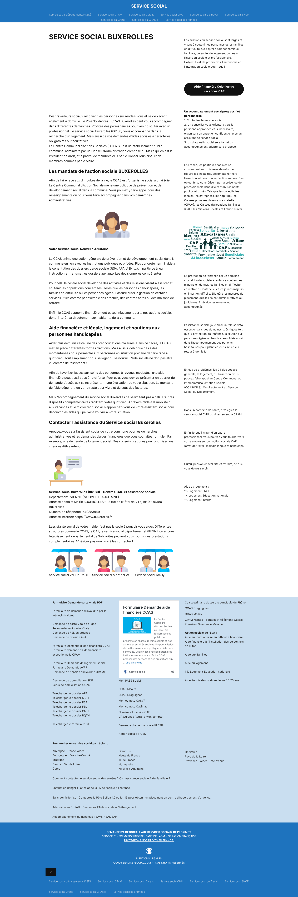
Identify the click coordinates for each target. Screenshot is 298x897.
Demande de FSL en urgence (71, 632)
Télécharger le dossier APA (69, 693)
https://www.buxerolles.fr (93, 517)
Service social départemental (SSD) (70, 14)
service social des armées (99, 778)
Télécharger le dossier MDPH (71, 698)
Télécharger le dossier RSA (69, 702)
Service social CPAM (110, 14)
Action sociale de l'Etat (200, 632)
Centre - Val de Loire (66, 764)
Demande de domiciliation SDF (72, 680)
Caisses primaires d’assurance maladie (209, 200)
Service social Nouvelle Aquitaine (83, 249)
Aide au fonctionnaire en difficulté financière (214, 637)
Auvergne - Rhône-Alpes (68, 751)
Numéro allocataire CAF (134, 712)
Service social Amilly (150, 575)
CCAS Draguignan (130, 695)
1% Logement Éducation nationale (206, 495)
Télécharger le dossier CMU (70, 711)
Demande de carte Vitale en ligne (74, 624)
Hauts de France (129, 755)
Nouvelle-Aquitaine (131, 768)
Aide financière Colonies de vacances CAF (214, 89)
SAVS (99, 816)
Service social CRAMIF (145, 19)
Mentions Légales (149, 858)
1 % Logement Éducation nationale (207, 671)
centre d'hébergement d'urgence (189, 797)
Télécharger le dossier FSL (69, 706)
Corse (56, 768)
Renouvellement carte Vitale (70, 628)
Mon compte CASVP (132, 700)
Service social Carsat (141, 14)
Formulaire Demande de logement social (78, 663)
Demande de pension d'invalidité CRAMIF (79, 672)
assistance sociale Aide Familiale (146, 778)
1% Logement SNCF (197, 491)
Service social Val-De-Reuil (68, 575)
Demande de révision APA (69, 637)
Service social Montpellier (110, 575)
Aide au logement (196, 663)
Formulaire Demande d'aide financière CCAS (81, 645)
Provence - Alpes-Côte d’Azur (204, 761)
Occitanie (191, 752)
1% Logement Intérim (197, 500)
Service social (149, 6)
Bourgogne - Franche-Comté (71, 755)
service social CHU (196, 414)
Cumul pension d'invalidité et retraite (208, 464)
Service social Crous (113, 19)
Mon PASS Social (130, 680)
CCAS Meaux (127, 689)
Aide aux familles (196, 654)
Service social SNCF (237, 14)
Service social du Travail (204, 14)
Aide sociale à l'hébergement (117, 807)
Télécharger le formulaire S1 (70, 724)
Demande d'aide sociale (124, 832)
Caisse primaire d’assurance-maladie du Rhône (215, 602)
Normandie (126, 764)
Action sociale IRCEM (133, 733)
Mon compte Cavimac (133, 706)
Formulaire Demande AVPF (69, 667)
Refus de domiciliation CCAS (71, 685)
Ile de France (127, 760)
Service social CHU (172, 14)
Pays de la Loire (195, 756)
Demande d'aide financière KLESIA (141, 725)
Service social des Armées (181, 19)
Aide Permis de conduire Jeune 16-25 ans (212, 680)
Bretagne (58, 759)
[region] (112, 78)
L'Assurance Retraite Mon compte (140, 716)
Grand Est (125, 751)
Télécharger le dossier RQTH (71, 715)
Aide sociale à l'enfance (114, 788)
